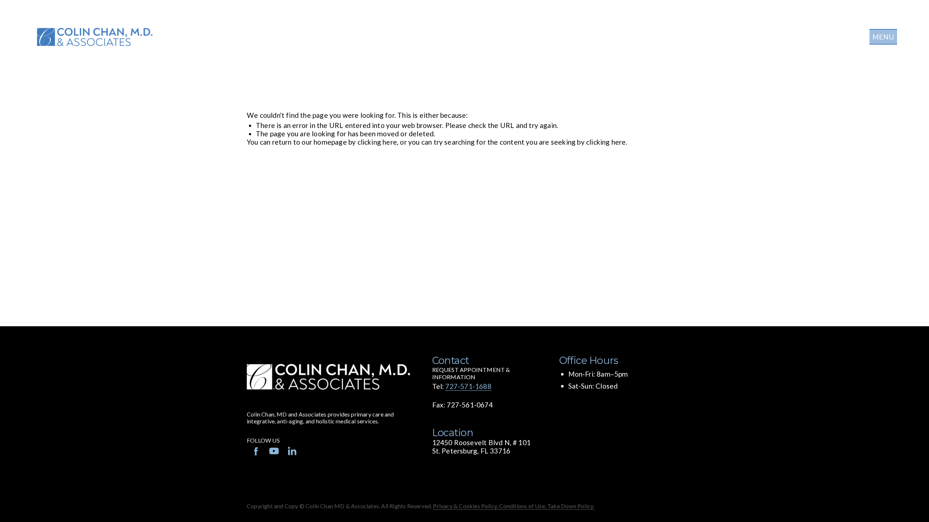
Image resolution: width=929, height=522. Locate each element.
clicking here (377, 142)
